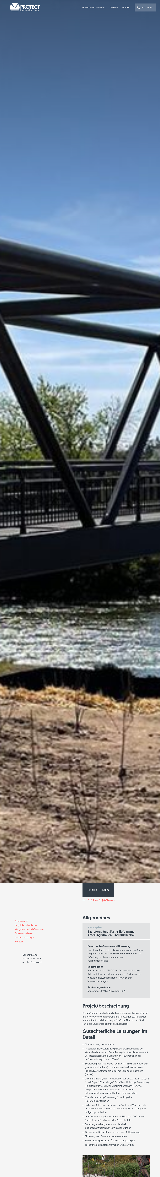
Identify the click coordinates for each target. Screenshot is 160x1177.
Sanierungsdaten (23, 933)
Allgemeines (21, 921)
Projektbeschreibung (26, 925)
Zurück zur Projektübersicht (102, 900)
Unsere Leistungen (24, 937)
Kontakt (126, 7)
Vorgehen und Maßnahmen (29, 929)
